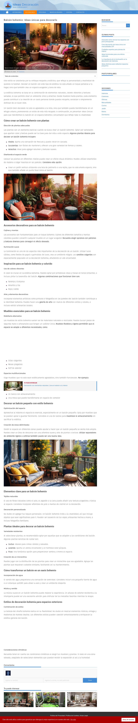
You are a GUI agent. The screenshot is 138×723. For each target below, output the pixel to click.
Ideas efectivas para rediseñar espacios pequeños (115, 65)
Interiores (17, 12)
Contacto (80, 12)
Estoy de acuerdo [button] (128, 719)
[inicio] (7, 12)
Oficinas (42, 12)
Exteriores (30, 12)
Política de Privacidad (57, 715)
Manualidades (56, 12)
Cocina (69, 12)
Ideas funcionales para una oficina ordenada (113, 55)
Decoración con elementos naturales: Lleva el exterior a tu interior (45, 385)
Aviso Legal (84, 715)
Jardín (104, 108)
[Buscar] (128, 25)
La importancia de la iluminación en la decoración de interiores (114, 60)
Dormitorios (105, 115)
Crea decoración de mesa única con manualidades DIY (114, 45)
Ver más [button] (73, 719)
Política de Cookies (72, 715)
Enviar (90, 680)
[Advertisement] (100, 5)
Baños (104, 111)
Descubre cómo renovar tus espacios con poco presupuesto (115, 40)
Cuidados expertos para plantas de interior (113, 50)
